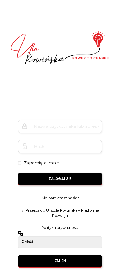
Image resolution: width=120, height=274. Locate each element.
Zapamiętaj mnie (41, 163)
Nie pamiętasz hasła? (60, 198)
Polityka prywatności (60, 228)
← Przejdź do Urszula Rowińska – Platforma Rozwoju (60, 213)
